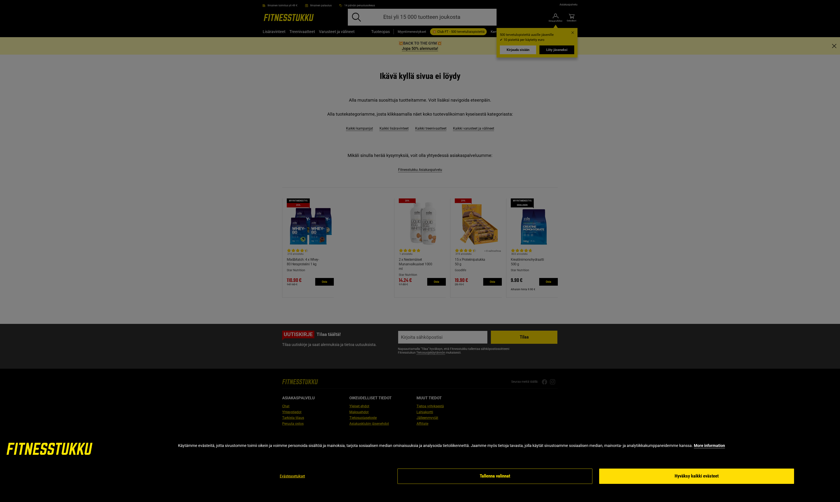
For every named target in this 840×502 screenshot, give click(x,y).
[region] (420, 463)
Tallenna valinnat (495, 476)
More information (709, 445)
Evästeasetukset (292, 476)
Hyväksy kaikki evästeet (697, 476)
